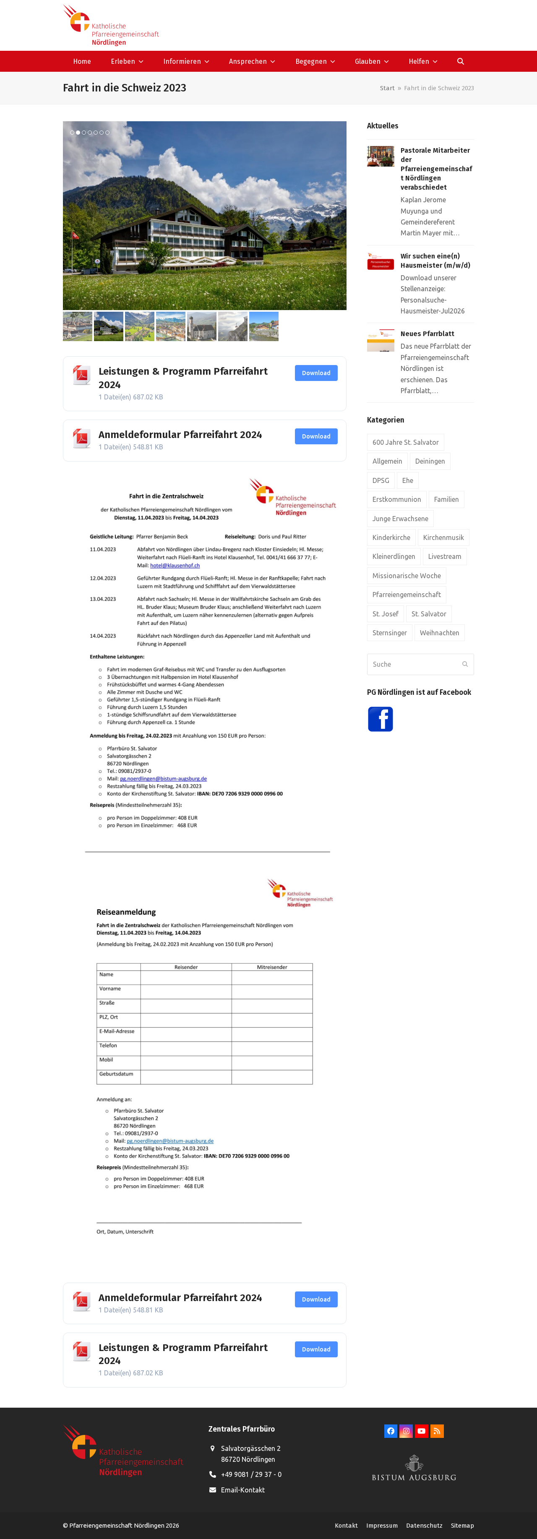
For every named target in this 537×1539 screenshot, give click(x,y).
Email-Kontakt (243, 1490)
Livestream (444, 556)
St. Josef (386, 614)
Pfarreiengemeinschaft (407, 594)
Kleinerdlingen (394, 556)
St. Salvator (429, 614)
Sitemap (462, 1525)
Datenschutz (424, 1525)
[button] (461, 61)
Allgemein (387, 461)
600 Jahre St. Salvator (406, 442)
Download (316, 373)
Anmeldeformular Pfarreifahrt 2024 (180, 435)
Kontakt (346, 1525)
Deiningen (430, 461)
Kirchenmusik (443, 537)
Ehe (407, 480)
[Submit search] (465, 664)
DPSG (381, 480)
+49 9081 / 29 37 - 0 (251, 1474)
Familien (446, 499)
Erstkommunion (397, 499)
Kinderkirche (391, 537)
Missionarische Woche (407, 575)
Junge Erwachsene (400, 518)
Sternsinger (390, 632)
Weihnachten (439, 632)
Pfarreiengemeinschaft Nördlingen (117, 1525)
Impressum (382, 1525)
